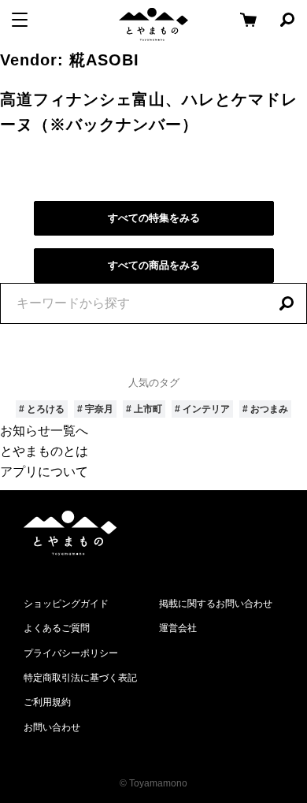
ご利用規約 (47, 702)
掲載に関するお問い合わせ (215, 603)
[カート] (248, 19)
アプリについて (44, 471)
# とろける (42, 409)
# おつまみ (265, 409)
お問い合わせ (52, 727)
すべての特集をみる (154, 218)
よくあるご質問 (57, 628)
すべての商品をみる (154, 265)
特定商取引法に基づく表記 (80, 677)
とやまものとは (44, 451)
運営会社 (178, 628)
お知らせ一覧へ (44, 430)
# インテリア (202, 409)
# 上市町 (144, 409)
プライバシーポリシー (71, 653)
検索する (286, 303)
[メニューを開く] (19, 19)
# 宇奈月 (95, 409)
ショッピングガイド (66, 603)
